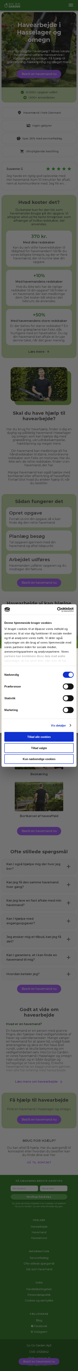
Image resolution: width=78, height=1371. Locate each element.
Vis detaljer (58, 725)
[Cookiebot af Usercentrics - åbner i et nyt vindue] (57, 609)
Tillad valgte (39, 747)
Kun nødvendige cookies (39, 759)
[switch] (68, 687)
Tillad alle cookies (39, 736)
